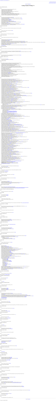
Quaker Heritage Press (2, 0)
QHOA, (17, 187)
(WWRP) (10, 19)
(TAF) (13, 212)
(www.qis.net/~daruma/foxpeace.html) (11, 161)
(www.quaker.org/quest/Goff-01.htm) (25, 202)
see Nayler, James (9, 72)
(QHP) (7, 22)
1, (22, 182)
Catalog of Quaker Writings (6, 0)
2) (12, 55)
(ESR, (8, 24)
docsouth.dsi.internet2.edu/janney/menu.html (17, 382)
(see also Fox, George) (3, 342)
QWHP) (28, 87)
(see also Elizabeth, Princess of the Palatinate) (5, 163)
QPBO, (10, 258)
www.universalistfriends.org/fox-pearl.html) (18, 124)
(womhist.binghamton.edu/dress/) (12, 224)
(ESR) (8, 18)
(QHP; (16, 132)
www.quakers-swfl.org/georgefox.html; (20, 132)
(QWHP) (10, 20)
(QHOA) (12, 59)
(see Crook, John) (3, 351)
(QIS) (18, 23)
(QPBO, (9, 118)
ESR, (24, 132)
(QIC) (13, 17)
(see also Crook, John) (3, 45)
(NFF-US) (14, 108)
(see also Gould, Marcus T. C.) (4, 297)
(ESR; (4, 382)
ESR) (25, 95)
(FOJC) (3, 281)
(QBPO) (7, 259)
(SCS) (10, 103)
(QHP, (40, 104)
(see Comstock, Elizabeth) (7, 274)
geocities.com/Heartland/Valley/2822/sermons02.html (23, 187)
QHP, (12, 24)
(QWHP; (24, 95)
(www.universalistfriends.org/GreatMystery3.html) (12, 111)
